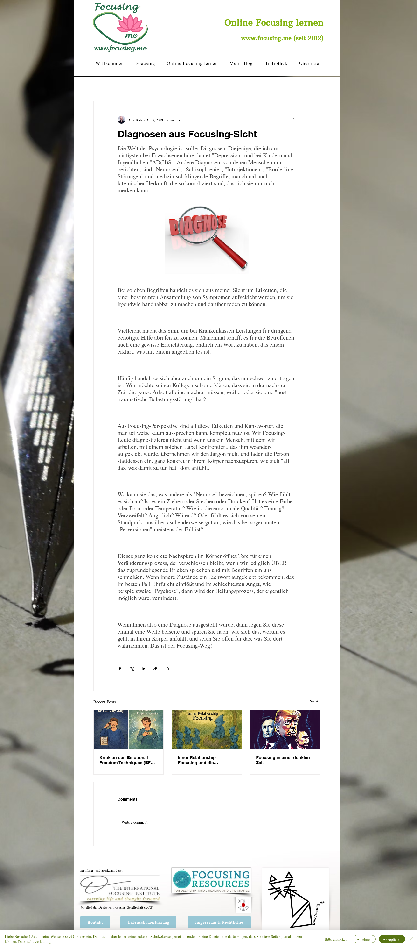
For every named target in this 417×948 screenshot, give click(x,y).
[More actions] (293, 120)
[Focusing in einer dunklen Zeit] (285, 729)
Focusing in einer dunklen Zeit (283, 760)
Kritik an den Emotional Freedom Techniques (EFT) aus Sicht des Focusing (127, 760)
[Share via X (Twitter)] (131, 668)
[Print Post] (167, 668)
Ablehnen (364, 939)
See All (315, 701)
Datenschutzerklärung (34, 941)
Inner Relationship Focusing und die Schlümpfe (197, 760)
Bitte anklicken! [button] (337, 938)
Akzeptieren (392, 939)
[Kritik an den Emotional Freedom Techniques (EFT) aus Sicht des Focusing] (128, 729)
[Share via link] (155, 668)
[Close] (411, 939)
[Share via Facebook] (120, 668)
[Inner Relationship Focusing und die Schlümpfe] (207, 729)
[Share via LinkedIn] (143, 668)
